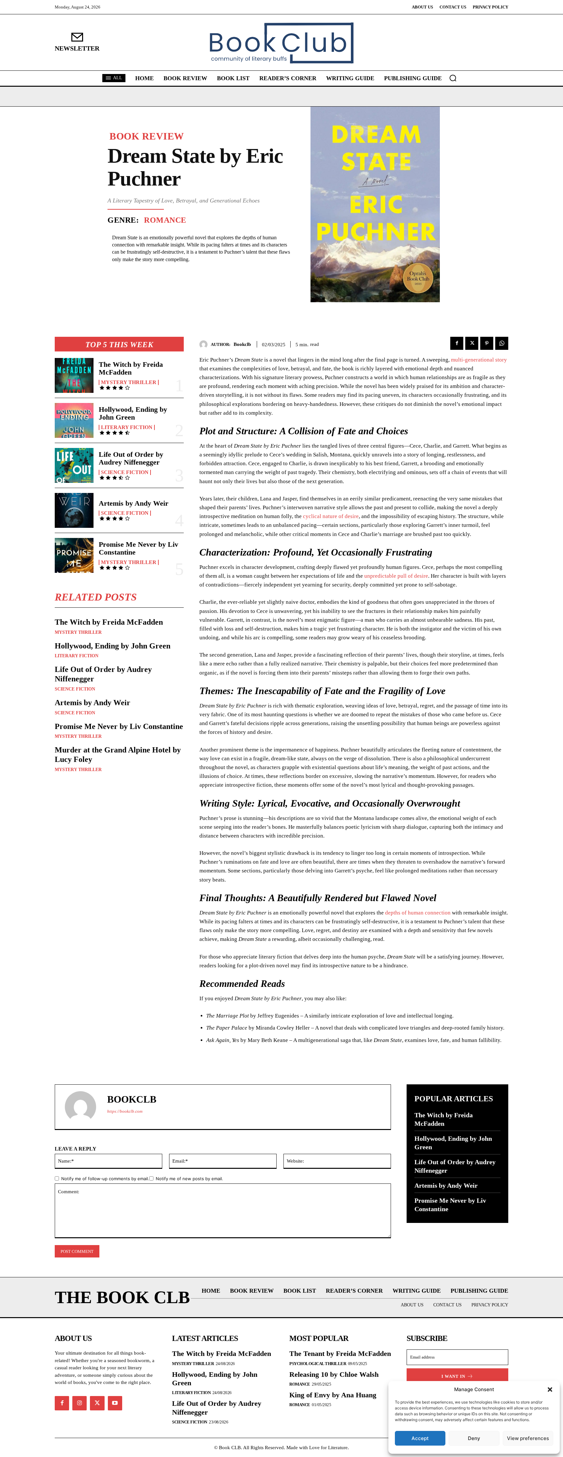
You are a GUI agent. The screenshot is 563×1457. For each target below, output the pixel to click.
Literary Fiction (126, 427)
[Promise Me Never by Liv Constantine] (74, 555)
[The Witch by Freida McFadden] (74, 375)
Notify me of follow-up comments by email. (105, 1178)
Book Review (146, 136)
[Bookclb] (205, 344)
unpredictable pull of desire (396, 576)
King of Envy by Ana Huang (332, 1395)
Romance (165, 220)
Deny (474, 1438)
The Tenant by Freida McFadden (340, 1353)
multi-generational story (479, 360)
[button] (550, 1389)
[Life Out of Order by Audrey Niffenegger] (74, 465)
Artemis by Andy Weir (133, 503)
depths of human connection (418, 913)
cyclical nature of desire (331, 516)
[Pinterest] (486, 343)
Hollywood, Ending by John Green (133, 413)
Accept (420, 1438)
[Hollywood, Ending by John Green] (74, 420)
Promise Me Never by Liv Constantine (138, 548)
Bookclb (242, 344)
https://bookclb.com (124, 1111)
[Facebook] (456, 343)
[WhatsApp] (501, 343)
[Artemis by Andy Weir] (74, 510)
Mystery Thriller (128, 382)
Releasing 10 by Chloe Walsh (334, 1374)
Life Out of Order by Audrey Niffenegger (131, 458)
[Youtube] (115, 1403)
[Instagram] (79, 1403)
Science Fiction (125, 472)
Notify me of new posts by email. (189, 1178)
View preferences (528, 1438)
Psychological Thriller (317, 1363)
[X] (471, 343)
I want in (453, 1376)
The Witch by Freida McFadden (131, 368)
